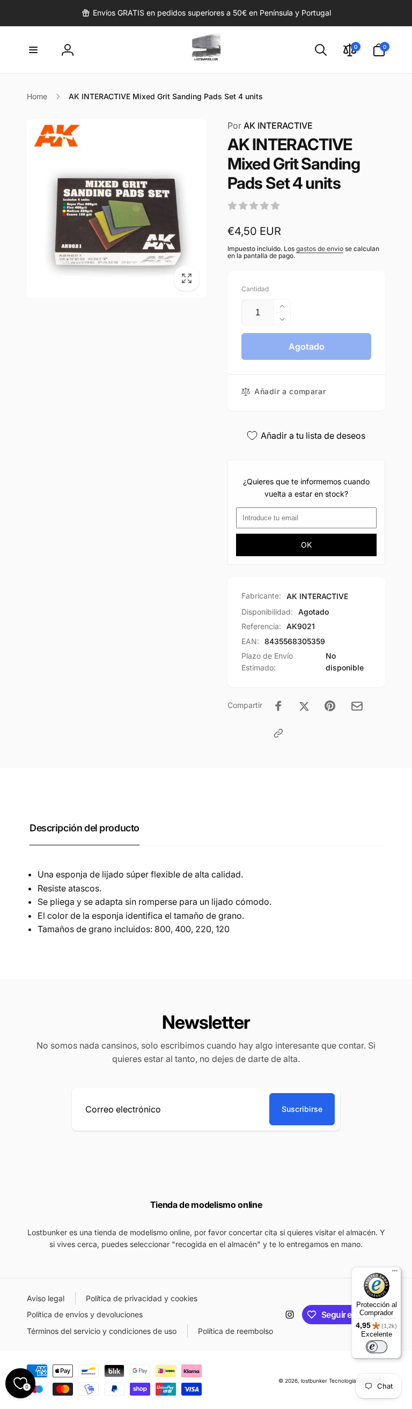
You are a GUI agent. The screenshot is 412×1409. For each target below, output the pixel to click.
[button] (33, 50)
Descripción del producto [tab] (84, 827)
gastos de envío (319, 249)
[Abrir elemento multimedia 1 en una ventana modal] (116, 208)
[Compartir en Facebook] (278, 705)
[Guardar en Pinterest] (330, 705)
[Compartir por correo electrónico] (357, 706)
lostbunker (314, 1380)
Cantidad (255, 288)
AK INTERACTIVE (270, 125)
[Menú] (394, 1273)
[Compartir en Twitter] (304, 705)
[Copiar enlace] (278, 733)
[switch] (376, 1346)
